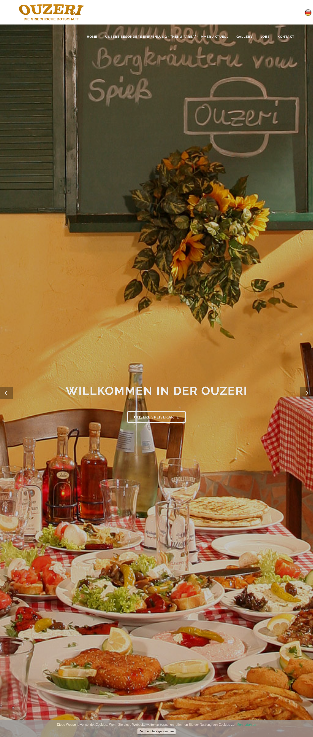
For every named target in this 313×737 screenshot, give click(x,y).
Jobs (265, 36)
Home (92, 36)
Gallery (244, 36)
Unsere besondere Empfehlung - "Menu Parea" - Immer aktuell (167, 36)
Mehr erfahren (246, 724)
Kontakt (286, 36)
